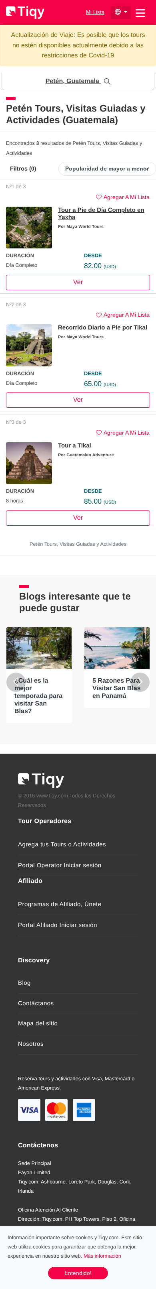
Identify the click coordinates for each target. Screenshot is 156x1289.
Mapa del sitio (38, 1023)
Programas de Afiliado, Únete (60, 904)
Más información (102, 1256)
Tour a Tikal (74, 445)
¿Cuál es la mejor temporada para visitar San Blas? (38, 696)
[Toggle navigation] (140, 12)
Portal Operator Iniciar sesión (60, 865)
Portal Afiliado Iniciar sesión (57, 925)
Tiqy (25, 12)
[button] (78, 81)
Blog (24, 983)
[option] (39, 675)
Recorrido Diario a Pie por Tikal (102, 327)
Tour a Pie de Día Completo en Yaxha (101, 214)
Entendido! (78, 1273)
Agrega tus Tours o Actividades (62, 844)
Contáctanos (36, 1003)
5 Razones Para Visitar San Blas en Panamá (116, 688)
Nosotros (31, 1044)
